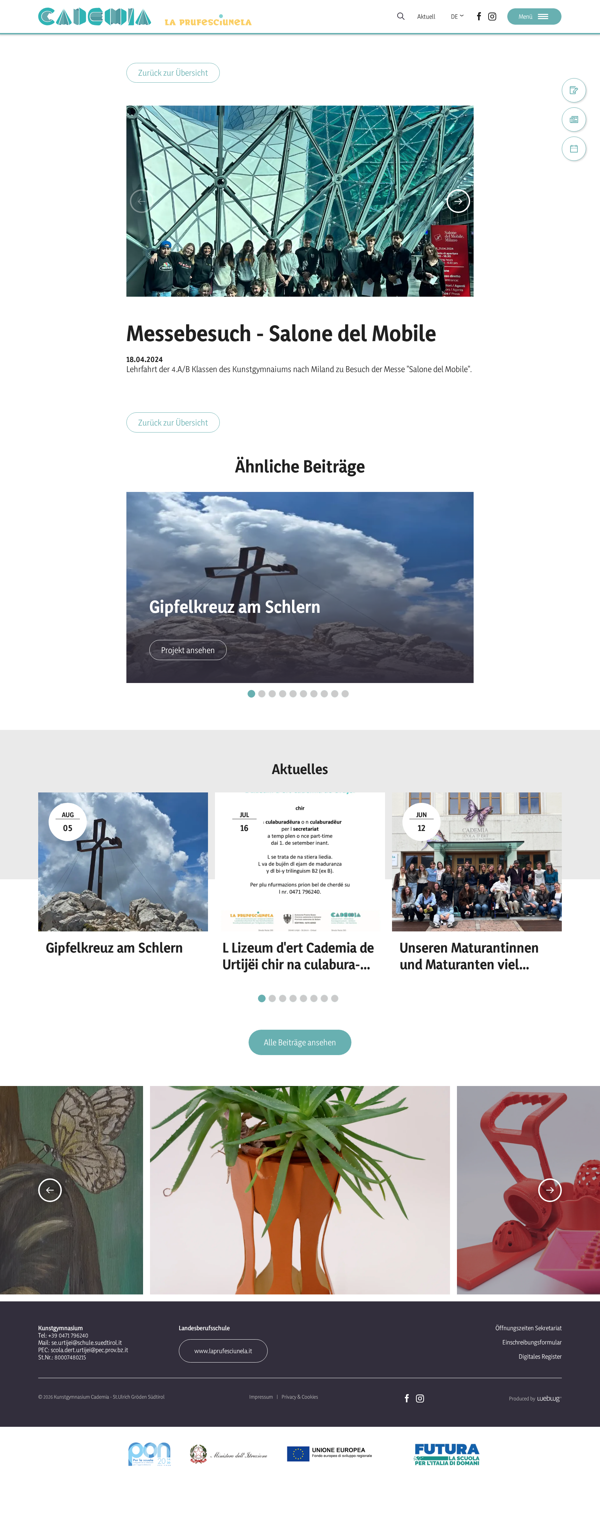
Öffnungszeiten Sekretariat (528, 1328)
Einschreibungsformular (532, 1342)
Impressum (261, 1396)
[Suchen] (401, 16)
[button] (141, 201)
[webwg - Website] (548, 1398)
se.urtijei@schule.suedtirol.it (86, 1342)
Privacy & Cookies (300, 1396)
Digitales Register (540, 1356)
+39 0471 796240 (68, 1335)
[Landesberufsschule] (208, 19)
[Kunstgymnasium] (94, 16)
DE (454, 16)
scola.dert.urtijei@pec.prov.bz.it (89, 1349)
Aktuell (426, 16)
